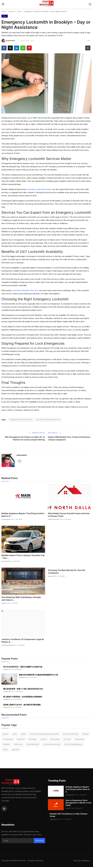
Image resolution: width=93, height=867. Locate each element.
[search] (90, 4)
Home (3, 11)
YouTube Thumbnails (70, 734)
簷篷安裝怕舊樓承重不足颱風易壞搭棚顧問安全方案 (38, 675)
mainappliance (6, 519)
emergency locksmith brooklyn (21, 419)
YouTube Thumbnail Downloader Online (44, 734)
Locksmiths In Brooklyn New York (48, 419)
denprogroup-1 (55, 819)
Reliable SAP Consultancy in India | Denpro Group (68, 815)
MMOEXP (6, 744)
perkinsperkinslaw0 (7, 645)
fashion (5, 734)
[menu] (3, 4)
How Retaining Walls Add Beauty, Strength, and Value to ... (21, 598)
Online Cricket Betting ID (73, 744)
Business (11, 11)
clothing (43, 739)
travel (15, 734)
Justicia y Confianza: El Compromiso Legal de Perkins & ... (22, 640)
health (23, 734)
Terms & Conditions (81, 860)
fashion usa (18, 744)
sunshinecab (5, 561)
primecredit (7, 691)
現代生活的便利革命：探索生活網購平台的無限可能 (22, 667)
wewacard (6, 669)
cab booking (79, 739)
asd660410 (22, 677)
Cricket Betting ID (33, 744)
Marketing (32, 739)
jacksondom (22, 455)
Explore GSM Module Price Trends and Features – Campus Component (69, 438)
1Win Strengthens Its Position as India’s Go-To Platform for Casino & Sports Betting (25, 438)
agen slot (15, 749)
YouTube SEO (8, 739)
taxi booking (54, 739)
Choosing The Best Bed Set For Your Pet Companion (66, 571)
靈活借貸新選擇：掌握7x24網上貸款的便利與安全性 (23, 689)
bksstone (4, 603)
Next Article (53, 433)
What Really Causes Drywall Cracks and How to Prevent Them (68, 514)
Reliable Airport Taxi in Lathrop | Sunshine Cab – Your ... (23, 556)
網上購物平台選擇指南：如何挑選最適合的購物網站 (22, 697)
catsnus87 (51, 576)
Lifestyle (85, 734)
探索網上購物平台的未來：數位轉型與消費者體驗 (22, 705)
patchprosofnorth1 (54, 519)
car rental (67, 739)
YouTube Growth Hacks (51, 744)
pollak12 (68, 808)
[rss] (4, 808)
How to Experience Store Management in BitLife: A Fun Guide (78, 802)
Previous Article (38, 433)
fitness (5, 749)
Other (19, 11)
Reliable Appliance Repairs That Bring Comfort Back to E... (22, 514)
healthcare (21, 739)
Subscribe (39, 840)
